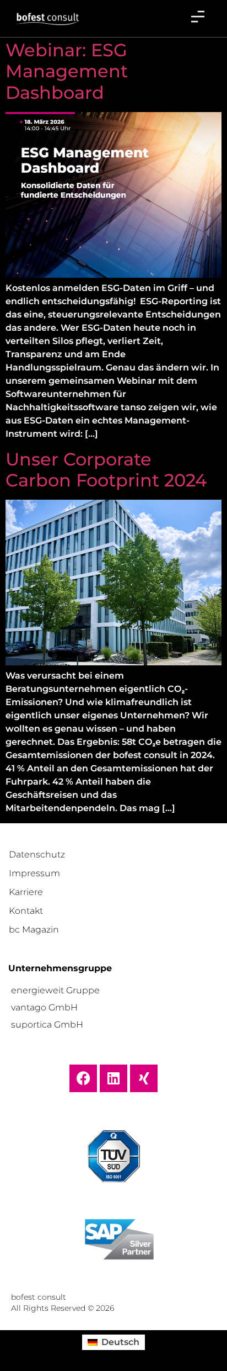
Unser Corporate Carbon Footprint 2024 (106, 469)
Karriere (26, 892)
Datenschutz (37, 854)
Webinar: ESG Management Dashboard (67, 71)
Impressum (34, 873)
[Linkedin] (113, 1078)
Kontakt (26, 911)
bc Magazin (34, 929)
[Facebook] (83, 1078)
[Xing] (144, 1078)
